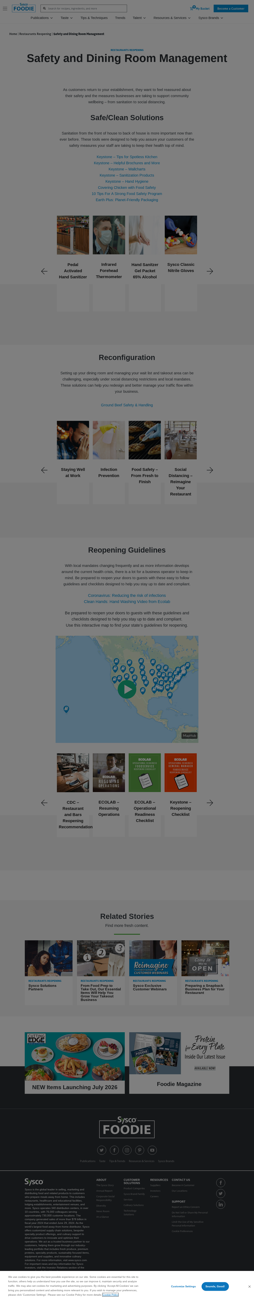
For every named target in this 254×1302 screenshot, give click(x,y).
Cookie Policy (110, 1294)
